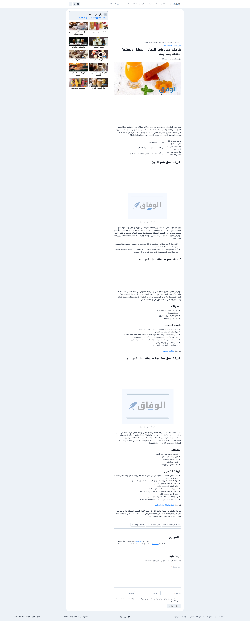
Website (131, 593)
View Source (138, 541)
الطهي (144, 3)
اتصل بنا (209, 616)
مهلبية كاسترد (168, 350)
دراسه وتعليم (166, 3)
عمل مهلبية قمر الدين (153, 524)
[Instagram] (70, 4)
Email (154, 593)
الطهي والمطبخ (169, 42)
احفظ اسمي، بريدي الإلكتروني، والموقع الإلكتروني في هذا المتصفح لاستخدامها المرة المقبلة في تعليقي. (147, 600)
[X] (74, 4)
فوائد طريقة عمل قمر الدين (164, 505)
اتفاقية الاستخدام (197, 616)
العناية (151, 3)
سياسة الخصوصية (180, 616)
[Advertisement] (147, 25)
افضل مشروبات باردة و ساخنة (154, 42)
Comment (175, 567)
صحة (129, 3)
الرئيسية (178, 42)
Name (177, 593)
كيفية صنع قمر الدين (137, 524)
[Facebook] (78, 4)
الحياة (157, 3)
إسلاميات (136, 3)
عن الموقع (219, 616)
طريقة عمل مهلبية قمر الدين (171, 524)
